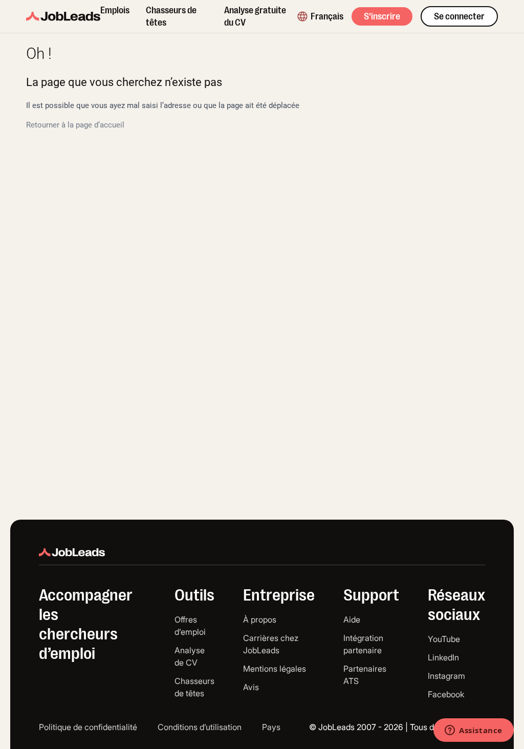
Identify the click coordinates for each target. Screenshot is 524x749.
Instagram (446, 676)
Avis (251, 687)
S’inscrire (382, 16)
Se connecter (459, 16)
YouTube (444, 639)
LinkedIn (443, 657)
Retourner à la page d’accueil (75, 125)
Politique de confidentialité (88, 727)
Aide (351, 619)
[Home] (63, 16)
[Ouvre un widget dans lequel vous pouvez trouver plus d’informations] (473, 731)
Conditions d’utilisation (200, 727)
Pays (271, 727)
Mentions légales (274, 669)
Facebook (446, 694)
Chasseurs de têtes (171, 16)
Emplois (114, 10)
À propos (259, 619)
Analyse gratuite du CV (255, 16)
